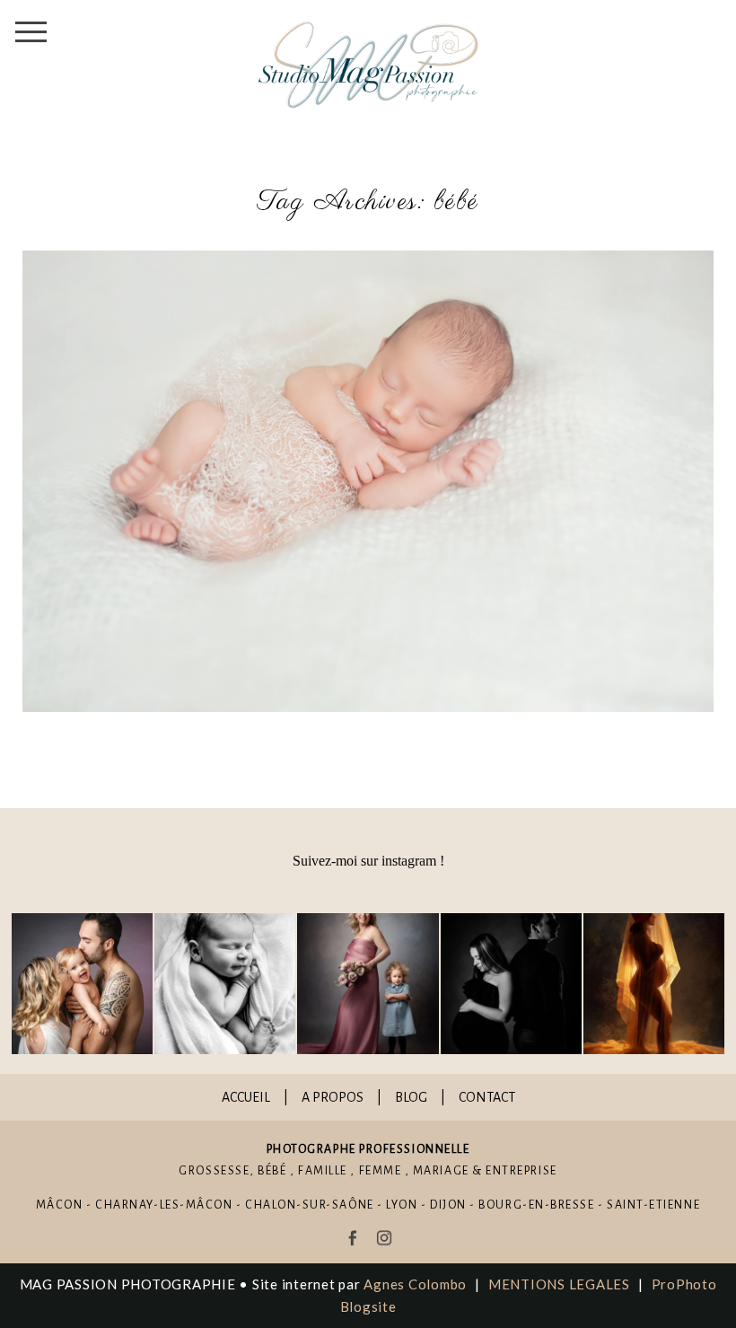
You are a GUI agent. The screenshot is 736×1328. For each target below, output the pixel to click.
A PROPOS (333, 1097)
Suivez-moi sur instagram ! (368, 860)
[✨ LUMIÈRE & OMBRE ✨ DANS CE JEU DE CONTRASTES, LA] (511, 983)
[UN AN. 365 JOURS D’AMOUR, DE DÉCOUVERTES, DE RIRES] (82, 983)
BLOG (411, 1097)
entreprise (521, 1171)
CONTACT (487, 1097)
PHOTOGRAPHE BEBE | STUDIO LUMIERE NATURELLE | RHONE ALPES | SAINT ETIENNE (364, 482)
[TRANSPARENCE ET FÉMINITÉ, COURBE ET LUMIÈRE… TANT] (653, 983)
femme (380, 1171)
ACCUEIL (246, 1097)
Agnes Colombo (415, 1284)
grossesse (214, 1171)
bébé (272, 1171)
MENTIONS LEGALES (559, 1284)
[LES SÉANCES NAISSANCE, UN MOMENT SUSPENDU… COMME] (224, 983)
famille (322, 1171)
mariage (441, 1171)
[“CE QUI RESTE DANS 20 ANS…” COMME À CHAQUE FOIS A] (367, 983)
